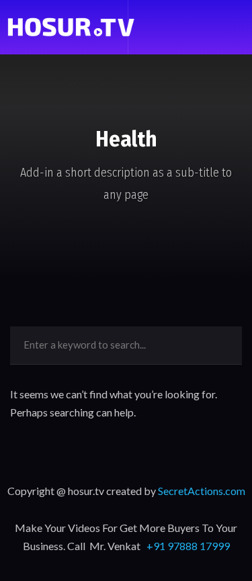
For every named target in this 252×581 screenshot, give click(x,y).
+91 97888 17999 (188, 545)
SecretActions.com (201, 490)
